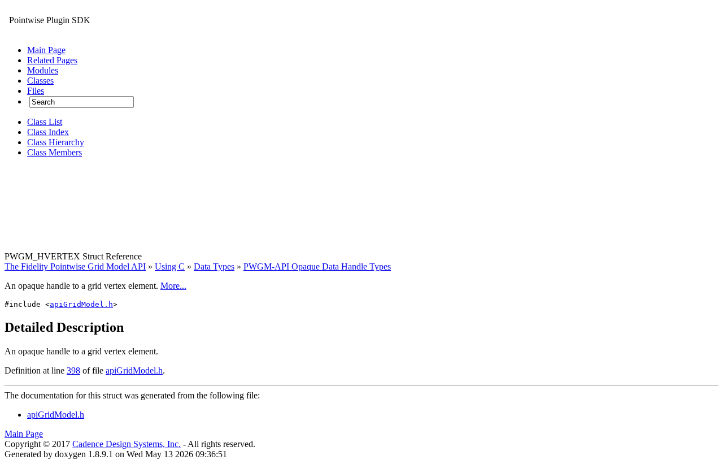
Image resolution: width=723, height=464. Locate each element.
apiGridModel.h (81, 304)
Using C (170, 266)
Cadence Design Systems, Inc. (126, 444)
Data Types (214, 266)
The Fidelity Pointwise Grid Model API (75, 266)
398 (73, 370)
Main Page (24, 434)
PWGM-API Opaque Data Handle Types (317, 266)
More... (173, 285)
